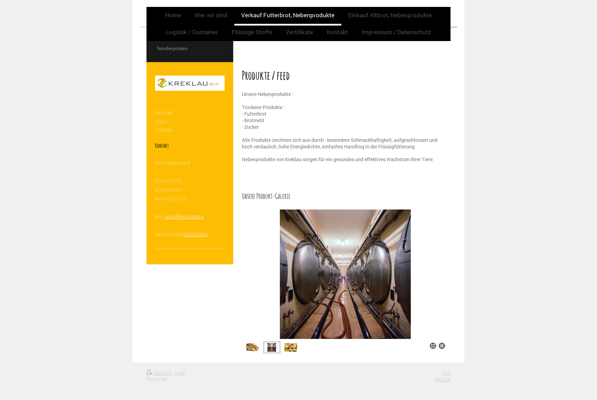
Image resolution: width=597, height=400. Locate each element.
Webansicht (443, 379)
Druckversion (162, 372)
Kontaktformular (195, 234)
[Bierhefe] (345, 274)
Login (447, 372)
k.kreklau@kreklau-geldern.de (183, 216)
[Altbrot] (252, 347)
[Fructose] (290, 347)
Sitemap (179, 372)
